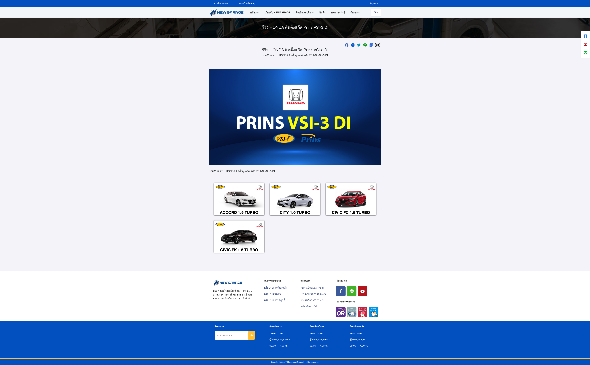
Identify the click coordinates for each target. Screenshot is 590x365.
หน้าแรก (254, 12)
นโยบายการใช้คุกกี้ (274, 300)
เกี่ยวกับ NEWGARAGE (277, 12)
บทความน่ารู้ (338, 12)
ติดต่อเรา (355, 12)
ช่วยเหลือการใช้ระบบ (312, 300)
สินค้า (322, 12)
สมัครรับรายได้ (309, 306)
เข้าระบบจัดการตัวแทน (313, 294)
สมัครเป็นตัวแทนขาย (312, 287)
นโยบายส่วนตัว (272, 294)
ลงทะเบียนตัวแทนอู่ (246, 3)
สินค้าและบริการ (305, 12)
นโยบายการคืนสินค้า (275, 287)
